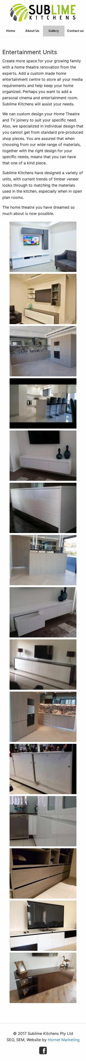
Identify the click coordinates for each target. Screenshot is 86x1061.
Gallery (53, 31)
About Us (32, 31)
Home (10, 31)
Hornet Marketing (64, 1039)
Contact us (75, 31)
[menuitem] (11, 31)
